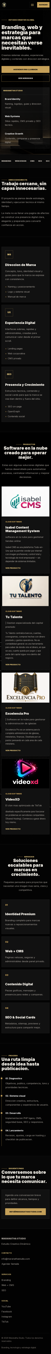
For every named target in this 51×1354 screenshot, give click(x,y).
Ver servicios (25, 78)
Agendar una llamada (25, 69)
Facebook (6, 1311)
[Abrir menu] (32, 5)
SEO (3, 1290)
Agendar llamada (10, 1264)
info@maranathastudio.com (25, 1212)
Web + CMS (7, 1285)
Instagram (6, 1316)
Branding (6, 1280)
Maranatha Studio (13, 1238)
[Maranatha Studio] (14, 4)
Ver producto (13, 568)
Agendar (43, 5)
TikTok (4, 1321)
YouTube (6, 1306)
